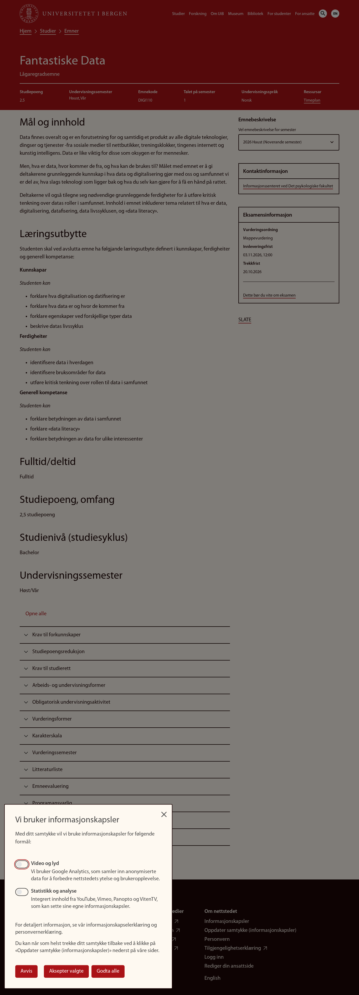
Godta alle (108, 971)
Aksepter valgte (66, 971)
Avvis (26, 971)
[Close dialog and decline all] (164, 811)
